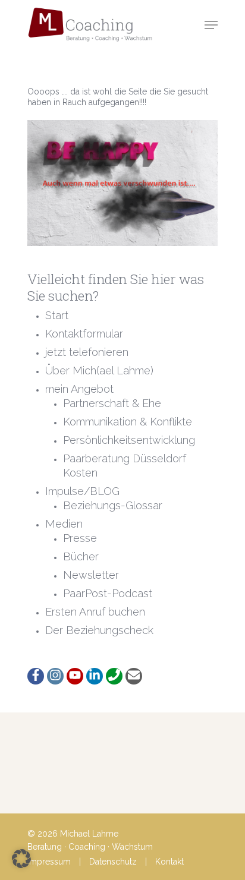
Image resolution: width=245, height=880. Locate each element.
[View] (75, 676)
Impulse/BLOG (82, 491)
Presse (80, 538)
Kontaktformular (84, 333)
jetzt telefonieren (86, 352)
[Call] (114, 676)
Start (56, 315)
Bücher (81, 556)
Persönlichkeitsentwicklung (129, 440)
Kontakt (169, 861)
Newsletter (91, 575)
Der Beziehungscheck (99, 630)
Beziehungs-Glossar (112, 505)
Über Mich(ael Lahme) (99, 370)
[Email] (133, 676)
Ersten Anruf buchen (95, 611)
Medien (64, 524)
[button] (21, 858)
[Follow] (35, 676)
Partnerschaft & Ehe (112, 403)
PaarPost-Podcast (107, 593)
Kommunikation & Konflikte (127, 421)
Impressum (49, 861)
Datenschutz (113, 861)
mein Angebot (79, 389)
